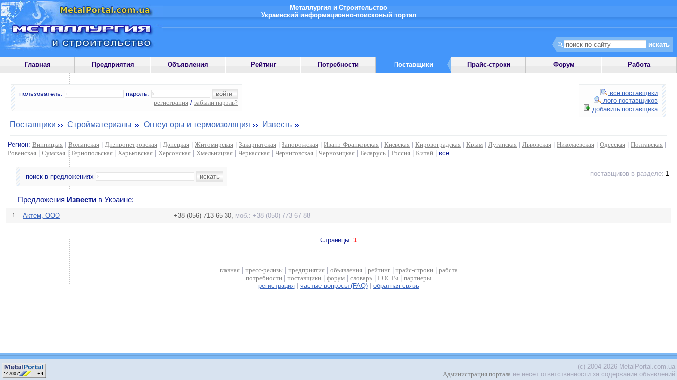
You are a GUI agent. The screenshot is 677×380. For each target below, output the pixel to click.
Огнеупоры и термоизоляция (197, 124)
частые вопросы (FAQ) (334, 285)
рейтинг (379, 270)
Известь (277, 124)
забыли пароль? (216, 102)
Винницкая (47, 144)
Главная (38, 64)
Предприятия (113, 64)
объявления (346, 270)
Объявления (188, 64)
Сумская (53, 153)
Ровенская (22, 153)
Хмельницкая (214, 153)
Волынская (83, 144)
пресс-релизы (264, 270)
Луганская (502, 144)
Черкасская (254, 153)
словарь (361, 278)
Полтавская (647, 144)
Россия (400, 153)
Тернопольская (92, 153)
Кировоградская (438, 144)
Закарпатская (257, 144)
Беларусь (373, 153)
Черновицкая (337, 153)
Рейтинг (263, 64)
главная (230, 270)
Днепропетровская (131, 144)
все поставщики (633, 92)
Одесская (612, 144)
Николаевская (575, 144)
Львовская (536, 144)
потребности (264, 278)
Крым (474, 144)
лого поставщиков (629, 100)
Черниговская (294, 153)
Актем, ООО (41, 215)
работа (448, 270)
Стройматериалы (99, 124)
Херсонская (174, 153)
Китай (424, 153)
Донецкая (176, 144)
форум (336, 278)
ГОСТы (388, 278)
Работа (639, 64)
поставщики (304, 278)
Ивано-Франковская (351, 144)
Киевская (397, 144)
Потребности (338, 64)
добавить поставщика (624, 109)
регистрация (171, 102)
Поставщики (33, 124)
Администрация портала (477, 374)
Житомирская (214, 144)
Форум (564, 64)
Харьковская (135, 153)
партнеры (417, 278)
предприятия (306, 270)
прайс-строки (414, 270)
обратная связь (396, 285)
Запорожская (300, 144)
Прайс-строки (488, 64)
